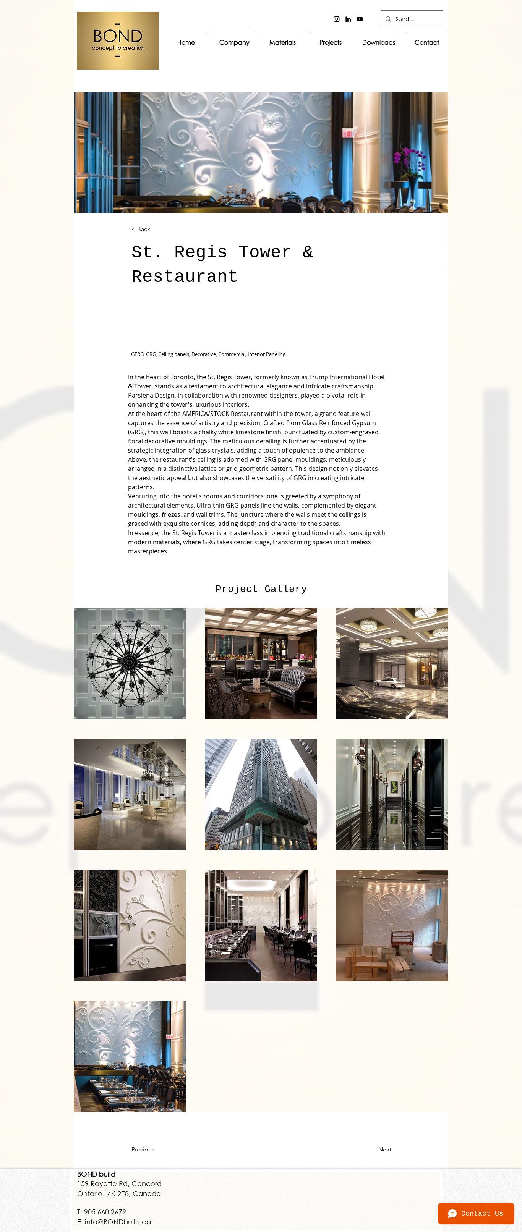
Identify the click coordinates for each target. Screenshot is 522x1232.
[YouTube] (359, 19)
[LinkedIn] (348, 19)
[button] (282, 39)
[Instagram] (336, 19)
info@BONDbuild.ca (118, 1221)
